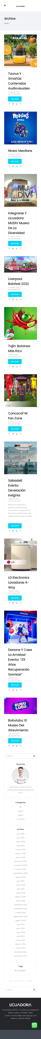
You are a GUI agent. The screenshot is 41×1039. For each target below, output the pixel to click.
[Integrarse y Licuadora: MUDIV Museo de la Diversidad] (20, 190)
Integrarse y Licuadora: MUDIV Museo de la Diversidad (18, 223)
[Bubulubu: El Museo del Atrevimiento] (20, 706)
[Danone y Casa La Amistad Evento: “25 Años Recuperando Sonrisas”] (20, 627)
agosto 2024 (20, 920)
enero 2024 (20, 948)
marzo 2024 (20, 940)
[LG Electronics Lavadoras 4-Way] (20, 555)
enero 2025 (20, 901)
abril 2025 (20, 889)
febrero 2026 (20, 853)
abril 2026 (20, 845)
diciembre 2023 (20, 952)
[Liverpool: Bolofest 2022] (20, 264)
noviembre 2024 (20, 908)
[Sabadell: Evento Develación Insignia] (20, 457)
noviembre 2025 (20, 865)
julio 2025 (20, 881)
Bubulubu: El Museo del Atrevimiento (18, 725)
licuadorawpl (15, 94)
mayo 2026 (20, 842)
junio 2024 (21, 928)
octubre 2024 (20, 912)
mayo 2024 (20, 932)
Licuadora (20, 819)
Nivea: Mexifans (20, 150)
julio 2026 (20, 834)
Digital (20, 811)
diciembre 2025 (20, 861)
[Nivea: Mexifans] (20, 128)
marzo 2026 (20, 849)
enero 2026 (20, 857)
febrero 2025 (20, 897)
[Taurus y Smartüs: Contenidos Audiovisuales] (20, 51)
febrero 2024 (20, 944)
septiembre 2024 (20, 916)
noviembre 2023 (20, 956)
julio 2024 (20, 924)
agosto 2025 (20, 877)
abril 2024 (20, 936)
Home (6, 23)
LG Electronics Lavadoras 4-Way (18, 582)
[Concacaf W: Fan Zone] (20, 390)
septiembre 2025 (20, 873)
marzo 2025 (20, 893)
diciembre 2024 (20, 905)
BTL (20, 807)
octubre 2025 (20, 869)
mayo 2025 (20, 885)
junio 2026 (21, 838)
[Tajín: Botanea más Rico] (20, 323)
